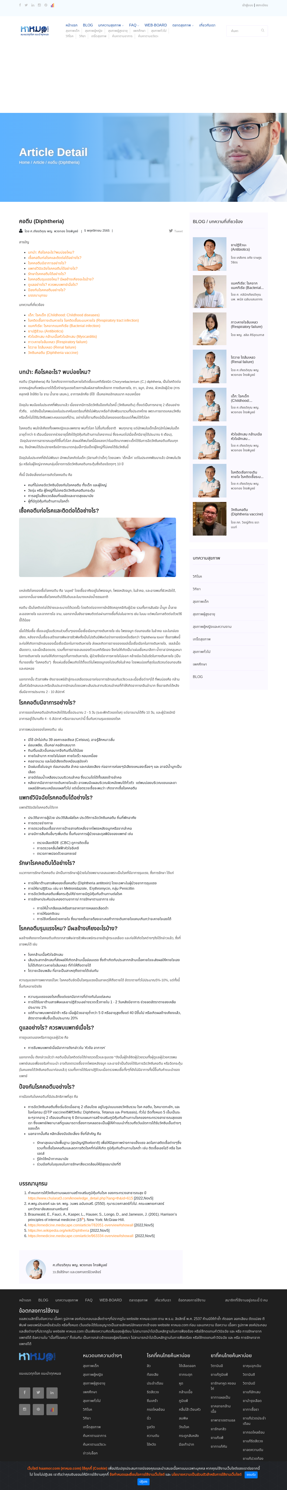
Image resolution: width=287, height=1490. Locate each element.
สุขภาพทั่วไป (158, 31)
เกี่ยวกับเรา (207, 25)
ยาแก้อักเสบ (252, 1392)
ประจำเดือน (155, 1383)
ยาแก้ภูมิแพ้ (219, 1374)
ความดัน (153, 1435)
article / (40, 163)
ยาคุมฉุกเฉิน (252, 1366)
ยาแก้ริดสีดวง (253, 1441)
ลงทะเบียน (262, 5)
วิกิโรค (70, 36)
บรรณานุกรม (37, 295)
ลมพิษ (183, 1418)
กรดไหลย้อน (156, 1409)
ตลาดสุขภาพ (182, 25)
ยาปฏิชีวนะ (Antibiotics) (45, 331)
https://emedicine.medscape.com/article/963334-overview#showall (80, 1236)
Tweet (178, 231)
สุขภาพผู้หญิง (93, 31)
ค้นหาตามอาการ (122, 36)
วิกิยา (82, 36)
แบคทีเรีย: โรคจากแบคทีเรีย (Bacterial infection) (64, 326)
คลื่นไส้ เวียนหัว (190, 1409)
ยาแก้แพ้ (217, 1437)
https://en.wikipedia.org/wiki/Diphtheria (58, 1230)
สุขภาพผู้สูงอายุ (118, 31)
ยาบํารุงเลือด (252, 1401)
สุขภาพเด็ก (72, 31)
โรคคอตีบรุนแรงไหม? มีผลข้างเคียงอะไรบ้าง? (61, 279)
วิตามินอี (217, 1366)
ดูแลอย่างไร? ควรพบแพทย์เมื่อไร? (53, 284)
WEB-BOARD (156, 25)
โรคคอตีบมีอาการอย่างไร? (47, 263)
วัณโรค (184, 1427)
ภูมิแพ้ (183, 1401)
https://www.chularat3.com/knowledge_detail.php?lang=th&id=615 (80, 1198)
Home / (25, 163)
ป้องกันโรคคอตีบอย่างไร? (46, 290)
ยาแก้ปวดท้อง (253, 1458)
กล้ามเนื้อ (185, 1392)
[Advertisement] (143, 79)
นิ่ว (149, 1418)
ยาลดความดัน (253, 1450)
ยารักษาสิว (218, 1429)
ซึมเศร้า (152, 1401)
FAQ (133, 25)
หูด (181, 1383)
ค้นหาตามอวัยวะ (148, 36)
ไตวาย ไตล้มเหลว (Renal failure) (52, 347)
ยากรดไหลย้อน (254, 1432)
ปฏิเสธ (143, 1481)
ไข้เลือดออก (187, 1366)
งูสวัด (151, 1427)
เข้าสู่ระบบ (247, 5)
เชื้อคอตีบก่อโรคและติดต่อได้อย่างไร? (54, 258)
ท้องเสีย (153, 1374)
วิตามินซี (249, 1374)
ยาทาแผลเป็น (220, 1397)
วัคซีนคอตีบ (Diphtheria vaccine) (53, 352)
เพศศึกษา (139, 31)
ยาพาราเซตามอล (223, 1420)
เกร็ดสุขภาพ (99, 36)
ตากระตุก (185, 1374)
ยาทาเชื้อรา (251, 1409)
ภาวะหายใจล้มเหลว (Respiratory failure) (57, 342)
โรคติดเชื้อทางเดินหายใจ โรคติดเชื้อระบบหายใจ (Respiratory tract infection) (83, 320)
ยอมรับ (251, 1475)
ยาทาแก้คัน (219, 1446)
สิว (149, 1366)
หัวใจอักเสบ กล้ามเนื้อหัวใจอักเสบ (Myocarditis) (62, 336)
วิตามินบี (249, 1383)
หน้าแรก (72, 25)
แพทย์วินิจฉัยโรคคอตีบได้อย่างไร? (53, 268)
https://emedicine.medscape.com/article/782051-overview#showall (80, 1225)
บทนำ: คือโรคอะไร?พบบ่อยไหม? (51, 252)
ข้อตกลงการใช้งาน (191, 1300)
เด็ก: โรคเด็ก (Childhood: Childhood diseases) (64, 315)
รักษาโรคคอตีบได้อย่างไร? (47, 274)
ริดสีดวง (153, 1392)
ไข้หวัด (151, 1444)
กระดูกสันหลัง (189, 1435)
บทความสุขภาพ (110, 25)
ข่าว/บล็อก (90, 1453)
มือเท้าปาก (186, 1444)
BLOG (88, 25)
